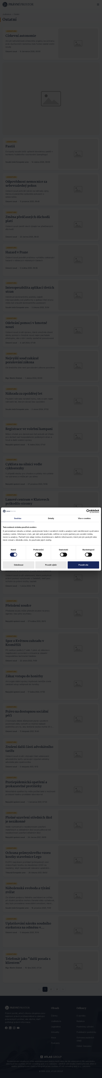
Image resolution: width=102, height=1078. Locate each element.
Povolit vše (83, 565)
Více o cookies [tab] (84, 518)
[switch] (38, 555)
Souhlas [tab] (17, 518)
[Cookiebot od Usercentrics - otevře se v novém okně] (88, 511)
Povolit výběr (51, 565)
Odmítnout (18, 565)
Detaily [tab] (51, 518)
